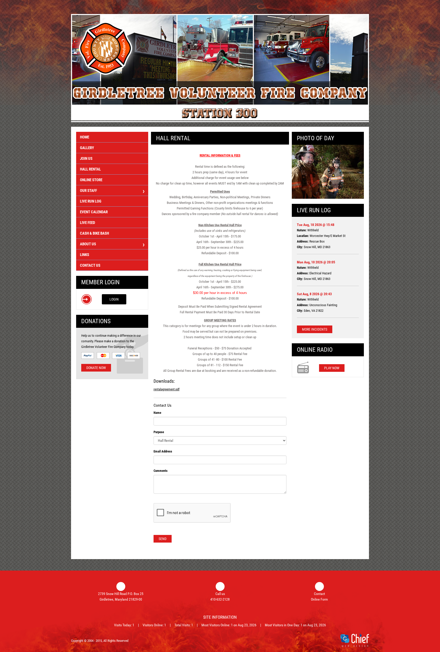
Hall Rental (90, 169)
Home (84, 137)
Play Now (331, 368)
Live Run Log (90, 201)
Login (114, 299)
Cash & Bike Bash (94, 233)
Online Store (91, 180)
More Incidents (314, 329)
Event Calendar (94, 212)
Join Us (86, 158)
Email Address (163, 451)
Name (157, 413)
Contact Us (90, 265)
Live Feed (87, 222)
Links (84, 254)
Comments (161, 471)
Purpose (159, 432)
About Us (88, 244)
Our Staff (88, 190)
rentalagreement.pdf (167, 389)
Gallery (87, 148)
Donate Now (96, 368)
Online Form (319, 599)
